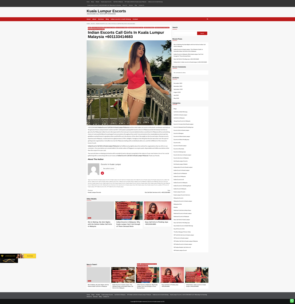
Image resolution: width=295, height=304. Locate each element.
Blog (136, 5)
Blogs (92, 1)
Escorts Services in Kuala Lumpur (125, 179)
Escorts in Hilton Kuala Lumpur (182, 136)
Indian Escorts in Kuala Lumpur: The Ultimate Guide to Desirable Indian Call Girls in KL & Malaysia (188, 50)
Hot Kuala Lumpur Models (133, 204)
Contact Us (141, 5)
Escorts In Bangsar (179, 133)
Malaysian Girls (135, 209)
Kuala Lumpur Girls (145, 183)
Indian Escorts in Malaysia (122, 206)
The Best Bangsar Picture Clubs (123, 212)
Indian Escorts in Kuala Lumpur (126, 181)
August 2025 (177, 92)
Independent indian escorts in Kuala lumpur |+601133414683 (190, 62)
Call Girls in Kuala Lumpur (109, 27)
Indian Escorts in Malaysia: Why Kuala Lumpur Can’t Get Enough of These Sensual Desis (128, 224)
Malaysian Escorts (178, 198)
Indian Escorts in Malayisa (140, 181)
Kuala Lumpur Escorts (106, 1)
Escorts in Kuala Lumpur (111, 179)
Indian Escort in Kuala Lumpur (181, 170)
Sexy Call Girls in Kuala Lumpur (156, 216)
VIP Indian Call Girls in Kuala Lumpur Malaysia (135, 1)
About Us (125, 5)
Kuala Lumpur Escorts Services (133, 183)
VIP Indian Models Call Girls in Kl (123, 217)
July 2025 (176, 95)
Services (131, 5)
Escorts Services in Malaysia (121, 27)
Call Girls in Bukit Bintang (97, 27)
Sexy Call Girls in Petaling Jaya (151, 217)
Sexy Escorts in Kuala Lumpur (125, 185)
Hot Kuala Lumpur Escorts (157, 179)
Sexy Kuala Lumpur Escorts (151, 185)
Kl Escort (161, 181)
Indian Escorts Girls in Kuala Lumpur (100, 181)
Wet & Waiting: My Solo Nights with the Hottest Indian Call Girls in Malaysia (100, 224)
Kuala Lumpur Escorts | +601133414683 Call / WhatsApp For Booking (104, 5)
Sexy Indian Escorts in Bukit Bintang (183, 225)
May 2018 (176, 98)
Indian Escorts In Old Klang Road (182, 185)
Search (175, 27)
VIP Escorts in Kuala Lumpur (181, 238)
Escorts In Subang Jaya (180, 152)
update (160, 185)
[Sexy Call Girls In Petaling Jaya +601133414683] (157, 210)
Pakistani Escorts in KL (96, 185)
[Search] (207, 19)
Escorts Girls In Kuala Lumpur (181, 130)
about (94, 19)
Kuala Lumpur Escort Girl (109, 183)
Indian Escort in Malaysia (180, 173)
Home (88, 1)
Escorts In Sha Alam (179, 148)
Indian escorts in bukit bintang (155, 1)
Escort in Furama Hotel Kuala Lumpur (183, 124)
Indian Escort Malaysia (180, 176)
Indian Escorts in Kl (179, 179)
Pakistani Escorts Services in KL (110, 185)
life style (163, 183)
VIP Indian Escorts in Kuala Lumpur (115, 186)
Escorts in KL (177, 142)
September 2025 (178, 89)
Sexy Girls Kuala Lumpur (138, 185)
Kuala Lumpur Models (156, 183)
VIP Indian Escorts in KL (100, 186)
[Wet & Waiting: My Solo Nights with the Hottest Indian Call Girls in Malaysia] (100, 210)
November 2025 (178, 86)
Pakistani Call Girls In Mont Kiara (182, 210)
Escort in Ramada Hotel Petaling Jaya (128, 202)
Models (97, 1)
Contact (135, 19)
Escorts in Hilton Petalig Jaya (181, 139)
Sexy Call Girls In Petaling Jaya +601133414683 (186, 59)
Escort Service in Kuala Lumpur (98, 179)
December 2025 (178, 83)
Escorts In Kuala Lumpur (111, 164)
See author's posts (108, 168)
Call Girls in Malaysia (118, 1)
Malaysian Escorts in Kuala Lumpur (124, 209)
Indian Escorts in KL (114, 181)
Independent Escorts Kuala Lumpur (135, 27)
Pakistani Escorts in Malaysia (123, 211)
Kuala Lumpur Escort (97, 183)
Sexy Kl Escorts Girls (179, 228)
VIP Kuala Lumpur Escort (180, 250)
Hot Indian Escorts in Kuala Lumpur (142, 179)
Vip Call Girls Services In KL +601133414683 (157, 191)
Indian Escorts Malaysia (149, 27)
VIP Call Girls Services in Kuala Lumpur (96, 29)
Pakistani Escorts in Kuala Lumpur (162, 27)
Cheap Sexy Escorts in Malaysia (182, 121)
